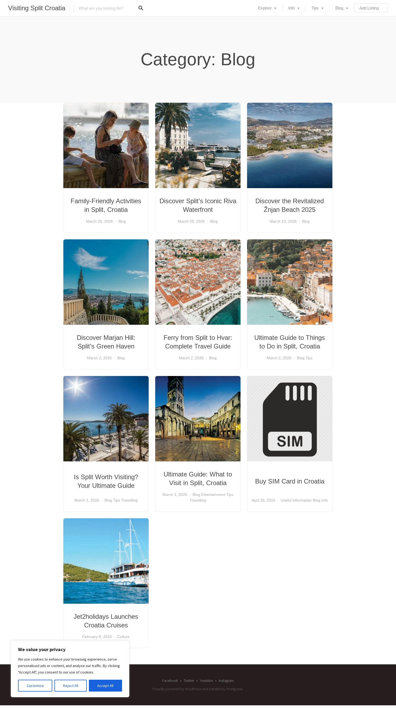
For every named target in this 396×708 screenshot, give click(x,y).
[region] (70, 669)
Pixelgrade (234, 688)
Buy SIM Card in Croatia (289, 481)
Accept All (105, 685)
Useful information (296, 500)
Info (291, 8)
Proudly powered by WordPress (177, 688)
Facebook (170, 680)
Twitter (189, 680)
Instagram (226, 680)
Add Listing (369, 8)
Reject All (70, 685)
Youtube (206, 680)
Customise (35, 685)
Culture (123, 636)
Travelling (129, 500)
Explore (265, 8)
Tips (315, 8)
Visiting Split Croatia (36, 8)
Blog (339, 8)
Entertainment (213, 494)
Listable (215, 688)
